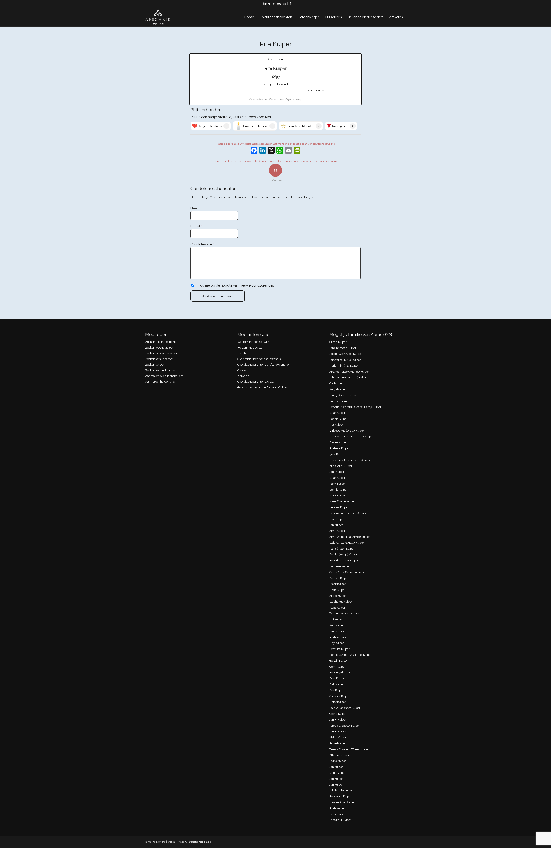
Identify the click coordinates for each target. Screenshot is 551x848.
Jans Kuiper (336, 471)
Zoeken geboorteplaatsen (161, 353)
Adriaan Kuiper (338, 578)
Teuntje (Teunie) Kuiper (343, 395)
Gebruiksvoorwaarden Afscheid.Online (262, 387)
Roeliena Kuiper (339, 448)
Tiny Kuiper (336, 643)
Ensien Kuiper (338, 442)
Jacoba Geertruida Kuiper (345, 353)
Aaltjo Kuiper (337, 389)
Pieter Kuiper (337, 495)
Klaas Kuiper (337, 412)
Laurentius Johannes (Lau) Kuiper (350, 460)
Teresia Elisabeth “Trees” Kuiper (349, 749)
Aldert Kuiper (337, 737)
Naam (195, 208)
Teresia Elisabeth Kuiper (344, 725)
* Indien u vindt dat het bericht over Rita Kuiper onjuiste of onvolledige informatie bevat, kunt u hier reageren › (275, 161)
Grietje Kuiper (338, 342)
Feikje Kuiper (337, 761)
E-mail (196, 226)
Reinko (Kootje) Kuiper (343, 554)
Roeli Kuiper (337, 808)
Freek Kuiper (337, 584)
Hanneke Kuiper (339, 566)
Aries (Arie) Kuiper (340, 466)
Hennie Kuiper (338, 418)
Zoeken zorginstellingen (160, 370)
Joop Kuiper (336, 519)
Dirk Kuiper (336, 684)
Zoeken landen (155, 364)
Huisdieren (244, 353)
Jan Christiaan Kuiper (342, 348)
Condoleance (202, 244)
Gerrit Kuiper (337, 666)
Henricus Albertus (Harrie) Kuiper (350, 654)
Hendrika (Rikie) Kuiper (344, 560)
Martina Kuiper (338, 637)
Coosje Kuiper (338, 713)
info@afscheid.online (199, 841)
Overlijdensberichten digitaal (255, 381)
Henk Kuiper (337, 814)
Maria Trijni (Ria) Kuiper (344, 365)
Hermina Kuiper (339, 649)
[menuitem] (249, 17)
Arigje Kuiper (337, 595)
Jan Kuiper (336, 525)
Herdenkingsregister (250, 347)
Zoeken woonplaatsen (159, 347)
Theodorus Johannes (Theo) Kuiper (351, 436)
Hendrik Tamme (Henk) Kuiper (348, 513)
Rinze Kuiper (337, 743)
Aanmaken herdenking (160, 381)
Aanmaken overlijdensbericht (164, 376)
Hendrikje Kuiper (340, 672)
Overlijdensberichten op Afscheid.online (263, 364)
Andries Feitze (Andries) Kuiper (349, 371)
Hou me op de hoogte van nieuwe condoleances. (236, 285)
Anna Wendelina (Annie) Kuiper (349, 536)
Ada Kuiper (336, 690)
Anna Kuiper (337, 530)
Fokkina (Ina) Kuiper (342, 802)
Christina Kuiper (339, 696)
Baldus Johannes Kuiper (344, 708)
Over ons (243, 370)
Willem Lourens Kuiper (344, 613)
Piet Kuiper (336, 424)
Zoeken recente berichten (161, 341)
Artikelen (243, 376)
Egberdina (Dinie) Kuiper (345, 359)
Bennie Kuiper (338, 489)
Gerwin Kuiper (338, 660)
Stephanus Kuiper (340, 601)
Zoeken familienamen (159, 359)
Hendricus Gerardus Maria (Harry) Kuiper (355, 407)
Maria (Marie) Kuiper (342, 501)
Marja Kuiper (337, 772)
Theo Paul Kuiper (340, 820)
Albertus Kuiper (339, 755)
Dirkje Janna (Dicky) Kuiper (346, 430)
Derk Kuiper (337, 678)
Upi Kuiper (336, 619)
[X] (271, 151)
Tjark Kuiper (337, 454)
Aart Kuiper (336, 625)
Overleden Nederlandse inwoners (259, 359)
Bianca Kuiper (338, 401)
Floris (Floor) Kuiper (341, 548)
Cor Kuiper (336, 383)
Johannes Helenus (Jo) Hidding (349, 377)
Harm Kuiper (337, 483)
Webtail (171, 841)
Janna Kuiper (337, 631)
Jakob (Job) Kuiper (341, 790)
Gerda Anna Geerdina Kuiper (347, 572)
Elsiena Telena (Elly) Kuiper (346, 542)
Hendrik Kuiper (338, 507)
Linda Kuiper (337, 590)
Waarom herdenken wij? (253, 341)
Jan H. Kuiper (337, 719)
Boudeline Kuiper (340, 796)
